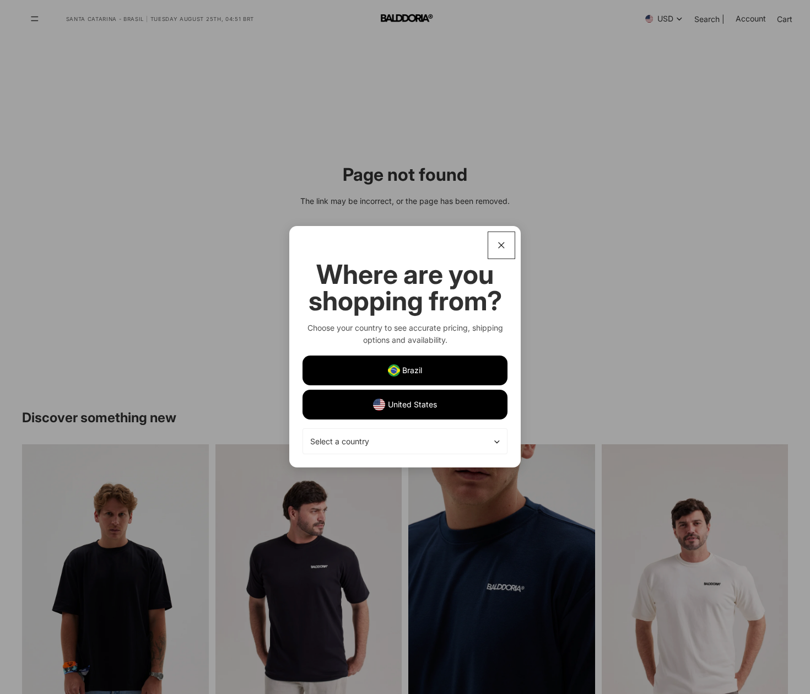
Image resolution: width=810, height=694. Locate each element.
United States (412, 404)
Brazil (412, 370)
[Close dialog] (501, 245)
